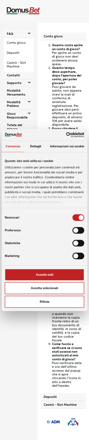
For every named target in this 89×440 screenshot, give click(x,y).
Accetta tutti (44, 274)
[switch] (78, 230)
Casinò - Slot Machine (16, 64)
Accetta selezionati (44, 288)
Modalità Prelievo (13, 104)
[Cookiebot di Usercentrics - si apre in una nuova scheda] (66, 134)
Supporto (14, 83)
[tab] (19, 34)
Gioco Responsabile (17, 115)
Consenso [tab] (13, 146)
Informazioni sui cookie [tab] (67, 146)
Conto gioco (16, 43)
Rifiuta (44, 301)
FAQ (10, 34)
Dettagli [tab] (35, 146)
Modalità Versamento (16, 92)
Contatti (13, 75)
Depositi (13, 53)
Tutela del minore (14, 127)
